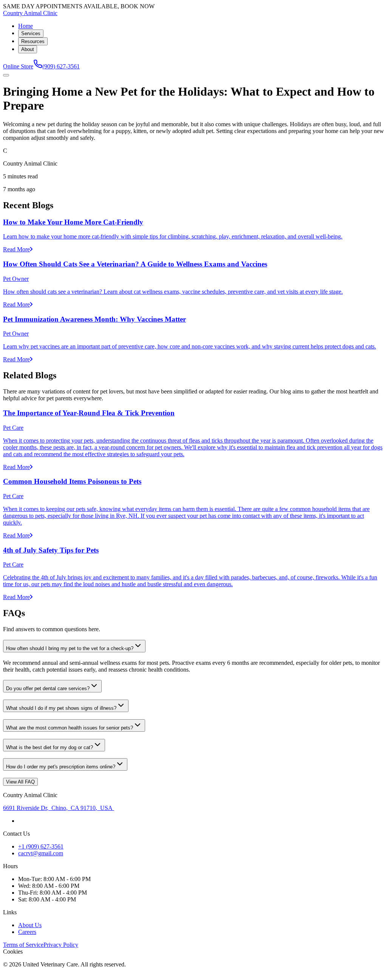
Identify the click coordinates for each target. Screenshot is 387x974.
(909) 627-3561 (61, 66)
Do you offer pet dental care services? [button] (48, 688)
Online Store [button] (18, 66)
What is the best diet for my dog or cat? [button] (49, 747)
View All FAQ (20, 782)
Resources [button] (33, 41)
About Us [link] (30, 925)
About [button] (27, 49)
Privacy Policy (60, 944)
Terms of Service (23, 944)
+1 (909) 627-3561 (40, 846)
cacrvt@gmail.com (40, 853)
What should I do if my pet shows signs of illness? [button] (61, 708)
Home (25, 26)
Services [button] (30, 33)
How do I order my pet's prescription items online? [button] (60, 767)
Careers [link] (27, 932)
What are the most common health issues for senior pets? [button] (69, 728)
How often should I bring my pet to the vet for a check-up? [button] (69, 648)
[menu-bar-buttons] (6, 75)
